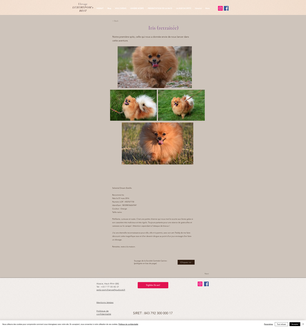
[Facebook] (206, 284)
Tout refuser (281, 324)
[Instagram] (220, 8)
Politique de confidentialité (128, 324)
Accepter (295, 324)
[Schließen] (303, 324)
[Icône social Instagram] (200, 284)
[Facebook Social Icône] (226, 8)
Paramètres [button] (268, 324)
